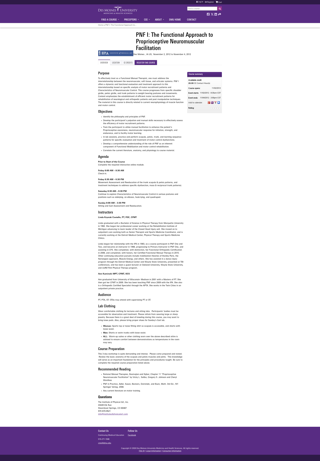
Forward (219, 13)
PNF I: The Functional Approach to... (120, 25)
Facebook (208, 13)
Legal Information (153, 451)
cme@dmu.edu (104, 443)
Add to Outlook (219, 102)
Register (210, 2)
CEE (146, 20)
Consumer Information (171, 451)
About (158, 20)
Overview (104, 62)
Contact (191, 20)
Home (100, 25)
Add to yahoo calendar (212, 102)
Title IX (142, 451)
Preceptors (130, 20)
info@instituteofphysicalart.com (113, 414)
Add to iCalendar (215, 102)
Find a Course (109, 20)
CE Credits (128, 62)
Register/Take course (146, 62)
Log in (200, 2)
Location (116, 62)
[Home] (117, 9)
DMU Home (175, 20)
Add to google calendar (209, 102)
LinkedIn (215, 13)
